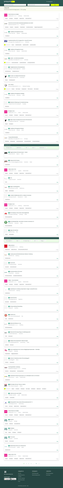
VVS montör (12, 437)
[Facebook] (9, 486)
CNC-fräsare (10, 84)
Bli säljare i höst (11, 111)
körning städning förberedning (15, 306)
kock (10, 177)
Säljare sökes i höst (12, 169)
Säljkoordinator (11, 245)
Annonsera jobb (35, 473)
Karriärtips (48, 475)
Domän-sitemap (21, 478)
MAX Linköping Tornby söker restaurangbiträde (19, 212)
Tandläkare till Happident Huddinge (16, 93)
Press (19, 481)
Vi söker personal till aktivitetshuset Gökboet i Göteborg (21, 254)
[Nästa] (39, 463)
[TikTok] (11, 486)
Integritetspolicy (21, 475)
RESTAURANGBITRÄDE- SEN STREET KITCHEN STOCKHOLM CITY (21, 221)
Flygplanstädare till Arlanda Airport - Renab (18, 152)
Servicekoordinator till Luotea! (15, 271)
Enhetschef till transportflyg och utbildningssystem (19, 332)
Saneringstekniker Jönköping (14, 366)
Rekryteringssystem (36, 475)
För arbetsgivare (49, 1)
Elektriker (11, 419)
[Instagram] (5, 486)
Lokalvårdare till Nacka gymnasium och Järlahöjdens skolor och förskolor (24, 375)
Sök (55, 4)
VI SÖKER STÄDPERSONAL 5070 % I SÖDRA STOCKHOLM (20, 195)
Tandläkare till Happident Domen (16, 31)
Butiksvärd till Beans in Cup (15, 323)
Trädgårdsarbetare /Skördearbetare (17, 67)
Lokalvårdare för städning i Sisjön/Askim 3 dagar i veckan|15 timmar (23, 288)
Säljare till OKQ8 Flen (13, 230)
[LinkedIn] (7, 486)
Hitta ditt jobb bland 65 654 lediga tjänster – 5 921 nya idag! (15, 9)
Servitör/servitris (13, 297)
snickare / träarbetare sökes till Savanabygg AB (19, 358)
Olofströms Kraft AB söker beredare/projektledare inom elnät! (20, 23)
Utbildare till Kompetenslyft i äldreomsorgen (18, 340)
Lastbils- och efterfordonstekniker (16, 58)
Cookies (19, 476)
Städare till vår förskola (14, 160)
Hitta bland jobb (21, 479)
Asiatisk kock (12, 314)
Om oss (19, 473)
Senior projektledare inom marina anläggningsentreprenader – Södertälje (24, 349)
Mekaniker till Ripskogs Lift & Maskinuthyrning (18, 102)
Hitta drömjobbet (49, 473)
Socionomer (12, 262)
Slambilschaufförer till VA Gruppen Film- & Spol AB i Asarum (20, 40)
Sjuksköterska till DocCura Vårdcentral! (17, 445)
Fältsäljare (11, 428)
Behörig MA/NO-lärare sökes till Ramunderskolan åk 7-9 (20, 402)
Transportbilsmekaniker (13, 137)
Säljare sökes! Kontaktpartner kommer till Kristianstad (20, 119)
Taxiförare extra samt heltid (15, 393)
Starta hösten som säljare (13, 14)
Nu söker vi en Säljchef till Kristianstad (17, 75)
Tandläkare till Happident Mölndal (16, 128)
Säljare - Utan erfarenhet (13, 280)
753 (36, 463)
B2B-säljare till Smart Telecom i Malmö (17, 384)
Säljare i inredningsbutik (14, 186)
